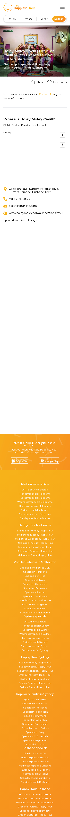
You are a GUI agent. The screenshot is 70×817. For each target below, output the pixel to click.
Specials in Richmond (35, 571)
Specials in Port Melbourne (35, 612)
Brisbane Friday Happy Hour (35, 810)
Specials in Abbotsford (35, 584)
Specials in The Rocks (35, 707)
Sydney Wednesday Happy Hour (35, 670)
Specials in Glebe (35, 744)
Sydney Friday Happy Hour (35, 679)
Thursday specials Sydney (35, 638)
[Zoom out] (62, 139)
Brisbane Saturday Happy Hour (35, 814)
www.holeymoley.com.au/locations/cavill (36, 213)
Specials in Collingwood (35, 604)
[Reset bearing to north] (62, 144)
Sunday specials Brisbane (35, 782)
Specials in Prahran (35, 592)
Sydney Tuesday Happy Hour (35, 666)
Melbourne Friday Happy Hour (35, 547)
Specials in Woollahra (35, 720)
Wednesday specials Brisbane (35, 765)
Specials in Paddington (35, 711)
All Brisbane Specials (35, 753)
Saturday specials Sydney (35, 646)
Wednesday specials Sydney (35, 633)
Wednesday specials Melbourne (35, 502)
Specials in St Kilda (35, 575)
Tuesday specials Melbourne (35, 497)
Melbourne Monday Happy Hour (35, 530)
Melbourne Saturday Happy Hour (35, 551)
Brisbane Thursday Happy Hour (35, 806)
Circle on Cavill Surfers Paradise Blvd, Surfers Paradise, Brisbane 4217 (34, 190)
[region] (35, 156)
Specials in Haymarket (35, 740)
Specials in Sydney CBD (35, 703)
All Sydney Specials (35, 621)
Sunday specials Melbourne (35, 518)
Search (59, 18)
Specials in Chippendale (35, 736)
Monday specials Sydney (35, 625)
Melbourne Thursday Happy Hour (35, 542)
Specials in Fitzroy (35, 580)
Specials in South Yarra (35, 596)
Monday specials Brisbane (35, 757)
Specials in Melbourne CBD (35, 567)
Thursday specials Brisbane (35, 769)
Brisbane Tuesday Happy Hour (35, 798)
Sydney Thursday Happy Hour (35, 674)
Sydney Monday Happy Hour (35, 662)
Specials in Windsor (35, 608)
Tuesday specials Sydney (35, 629)
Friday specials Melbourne (35, 510)
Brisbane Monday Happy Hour (35, 794)
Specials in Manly (35, 732)
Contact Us (46, 94)
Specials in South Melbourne (35, 600)
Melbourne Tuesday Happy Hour (35, 534)
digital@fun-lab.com (23, 205)
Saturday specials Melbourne (35, 514)
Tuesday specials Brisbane (35, 761)
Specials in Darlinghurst (35, 724)
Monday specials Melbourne (35, 493)
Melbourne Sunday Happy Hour (35, 555)
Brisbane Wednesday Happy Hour (35, 802)
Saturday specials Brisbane (35, 778)
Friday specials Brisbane (35, 773)
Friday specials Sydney (35, 642)
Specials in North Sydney (35, 728)
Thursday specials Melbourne (35, 506)
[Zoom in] (62, 134)
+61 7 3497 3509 (19, 198)
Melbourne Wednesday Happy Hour (35, 538)
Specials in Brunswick (35, 588)
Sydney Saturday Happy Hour (35, 683)
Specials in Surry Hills (35, 699)
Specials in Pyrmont (35, 715)
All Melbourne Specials (35, 489)
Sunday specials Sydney (35, 650)
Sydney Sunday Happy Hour (35, 687)
